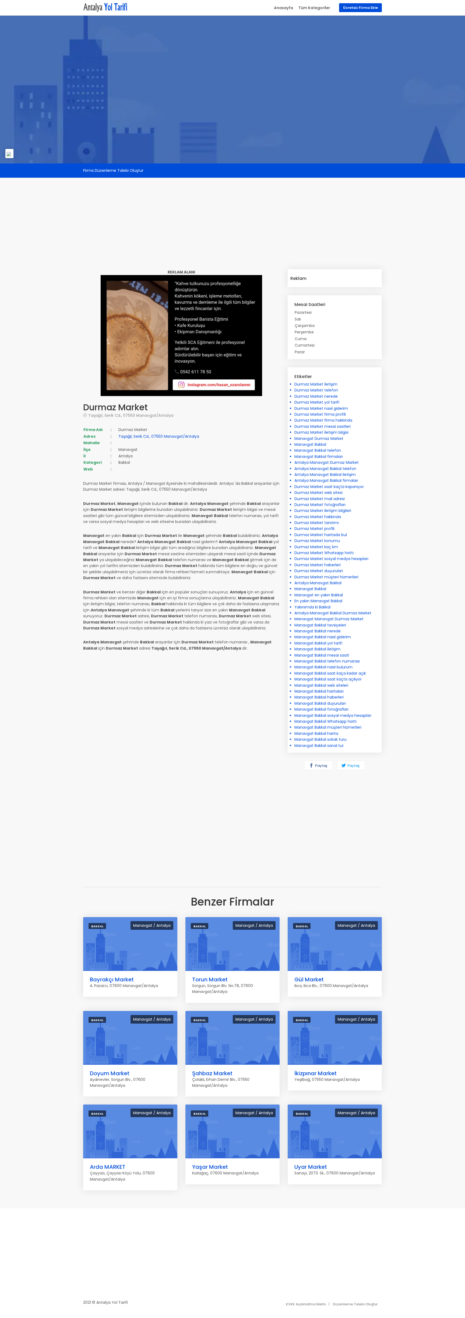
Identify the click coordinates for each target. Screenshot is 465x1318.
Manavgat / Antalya (152, 925)
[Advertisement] (232, 215)
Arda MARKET (107, 1167)
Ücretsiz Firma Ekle (360, 7)
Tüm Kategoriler (314, 7)
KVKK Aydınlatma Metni (306, 1304)
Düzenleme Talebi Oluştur (355, 1304)
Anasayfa (283, 7)
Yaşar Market (210, 1167)
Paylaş (320, 765)
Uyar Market (310, 1167)
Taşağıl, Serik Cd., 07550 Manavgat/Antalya (131, 415)
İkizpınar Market (315, 1073)
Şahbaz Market (212, 1073)
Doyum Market (109, 1073)
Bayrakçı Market (112, 979)
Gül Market (309, 979)
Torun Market (210, 979)
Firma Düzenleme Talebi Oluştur (113, 170)
